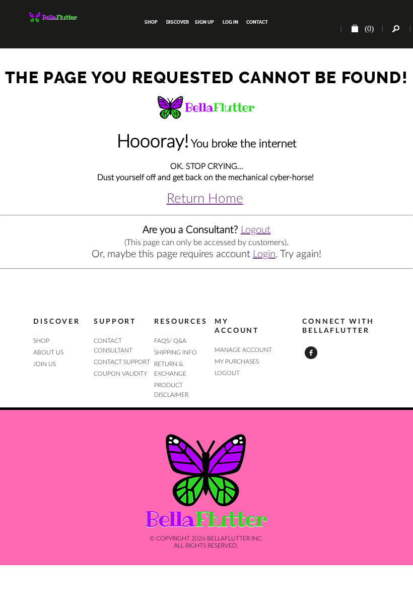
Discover (177, 22)
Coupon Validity (120, 374)
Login (264, 254)
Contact (256, 22)
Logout (255, 230)
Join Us (44, 364)
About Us (48, 352)
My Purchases (237, 362)
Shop (151, 22)
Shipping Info (175, 352)
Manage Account (243, 350)
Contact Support (122, 362)
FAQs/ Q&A (170, 341)
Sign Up (204, 22)
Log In (230, 22)
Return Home (205, 198)
